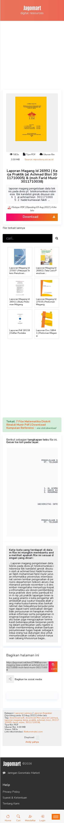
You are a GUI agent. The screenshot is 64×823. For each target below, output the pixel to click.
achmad (41, 720)
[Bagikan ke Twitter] (26, 681)
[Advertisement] (32, 55)
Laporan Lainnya (23, 713)
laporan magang (13, 720)
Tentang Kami (11, 804)
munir (22, 722)
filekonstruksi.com (33, 731)
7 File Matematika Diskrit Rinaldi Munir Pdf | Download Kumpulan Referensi (28, 425)
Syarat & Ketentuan (15, 798)
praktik (32, 720)
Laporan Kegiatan (43, 713)
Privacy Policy (11, 792)
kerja (25, 720)
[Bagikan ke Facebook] (18, 681)
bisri (48, 720)
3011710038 (33, 722)
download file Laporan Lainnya (41, 717)
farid (15, 722)
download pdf (16, 717)
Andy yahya (32, 742)
